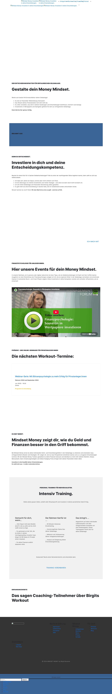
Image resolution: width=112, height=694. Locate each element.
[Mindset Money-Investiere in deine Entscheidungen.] (30, 2)
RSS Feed (19, 647)
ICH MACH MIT (93, 242)
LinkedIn (18, 645)
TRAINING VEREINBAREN (56, 568)
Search (24, 679)
